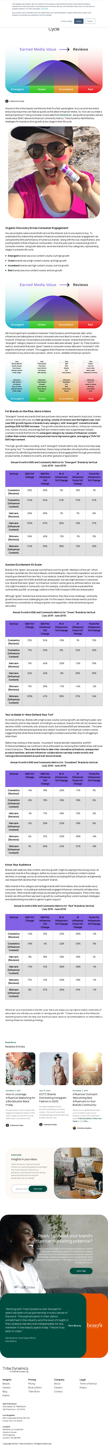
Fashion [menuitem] (7, 1387)
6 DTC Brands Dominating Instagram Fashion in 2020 (52, 1097)
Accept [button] (78, 21)
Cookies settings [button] (67, 21)
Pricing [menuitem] (31, 1383)
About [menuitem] (57, 1383)
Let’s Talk (81, 1271)
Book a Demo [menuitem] (35, 1387)
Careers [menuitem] (58, 1387)
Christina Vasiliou (84, 1128)
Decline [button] (90, 21)
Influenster (66, 114)
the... (86, 1121)
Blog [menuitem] (5, 1391)
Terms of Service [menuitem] (88, 1383)
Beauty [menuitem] (6, 1383)
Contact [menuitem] (58, 1391)
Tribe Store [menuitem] (34, 1391)
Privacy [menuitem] (83, 1387)
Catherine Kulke (16, 101)
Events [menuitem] (6, 1395)
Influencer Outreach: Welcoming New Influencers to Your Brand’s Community (85, 1099)
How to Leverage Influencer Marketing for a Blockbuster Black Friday (20, 1099)
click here (44, 9)
